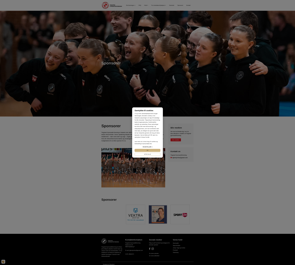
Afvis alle (147, 154)
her (151, 143)
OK (147, 150)
